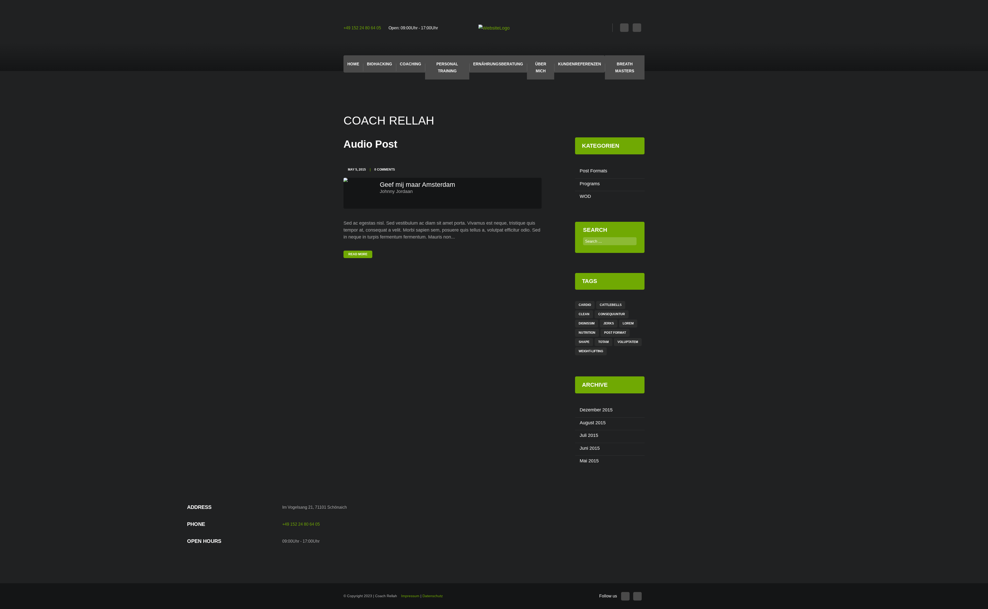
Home (353, 64)
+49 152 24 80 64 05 (362, 28)
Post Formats (593, 170)
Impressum (410, 596)
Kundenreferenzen (579, 64)
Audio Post (370, 144)
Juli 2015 (589, 435)
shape (584, 342)
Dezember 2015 (596, 409)
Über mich (540, 67)
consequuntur (611, 314)
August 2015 (593, 422)
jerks (608, 323)
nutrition (587, 332)
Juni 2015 (590, 448)
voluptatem (627, 342)
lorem (628, 323)
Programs (590, 183)
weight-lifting (591, 351)
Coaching (410, 64)
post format (615, 332)
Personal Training (447, 67)
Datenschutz (432, 596)
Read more (357, 254)
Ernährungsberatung (498, 64)
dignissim (587, 323)
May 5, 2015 (357, 169)
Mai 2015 (589, 460)
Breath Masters (624, 67)
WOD (585, 196)
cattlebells (611, 305)
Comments (384, 169)
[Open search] (607, 28)
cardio (585, 305)
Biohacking (379, 64)
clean (584, 314)
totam (603, 342)
